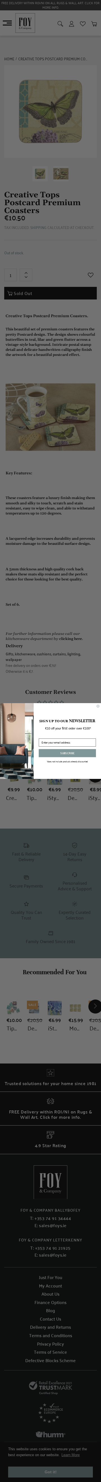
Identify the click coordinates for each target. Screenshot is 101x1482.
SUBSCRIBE (67, 753)
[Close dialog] (98, 706)
